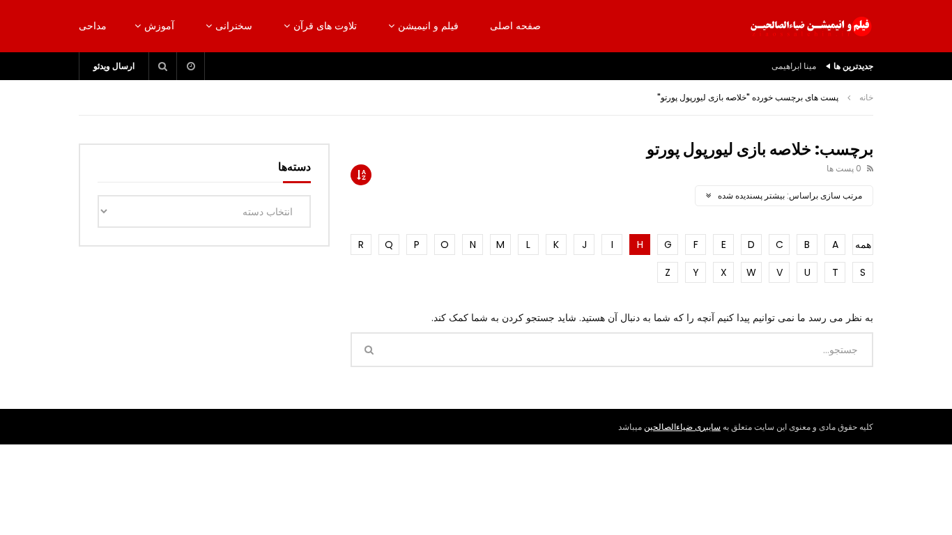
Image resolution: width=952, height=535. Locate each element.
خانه (866, 97)
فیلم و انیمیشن (428, 26)
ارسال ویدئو (114, 66)
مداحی (93, 26)
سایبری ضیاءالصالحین (682, 427)
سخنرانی (233, 26)
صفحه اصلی (515, 26)
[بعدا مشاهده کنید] (191, 66)
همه (863, 244)
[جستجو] (163, 66)
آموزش (159, 26)
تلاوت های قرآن (325, 26)
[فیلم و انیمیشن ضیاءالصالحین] (810, 26)
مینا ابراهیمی (793, 66)
